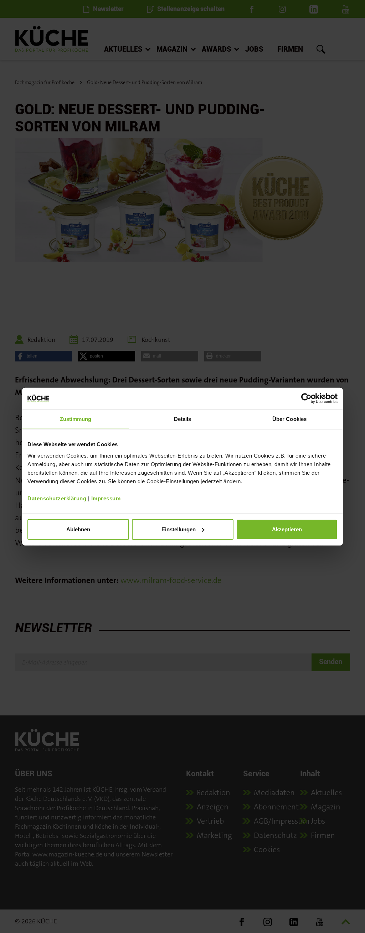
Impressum (106, 498)
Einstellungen (178, 529)
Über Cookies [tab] (289, 419)
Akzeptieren (287, 529)
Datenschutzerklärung (56, 498)
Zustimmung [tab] (76, 419)
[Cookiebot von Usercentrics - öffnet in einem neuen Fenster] (306, 398)
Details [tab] (182, 419)
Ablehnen (78, 529)
